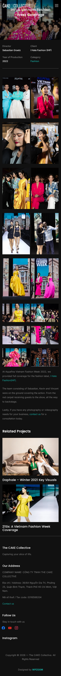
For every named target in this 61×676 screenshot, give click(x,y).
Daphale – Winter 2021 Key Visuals (29, 480)
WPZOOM (37, 669)
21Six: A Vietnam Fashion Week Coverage (26, 528)
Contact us (8, 603)
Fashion (34, 61)
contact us (35, 414)
